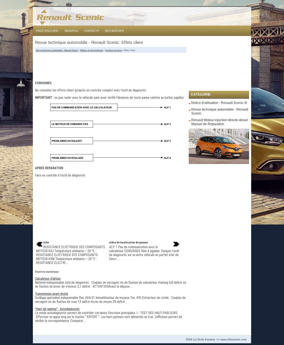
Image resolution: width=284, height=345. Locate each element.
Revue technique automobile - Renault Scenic (57, 50)
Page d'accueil (47, 30)
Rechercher (114, 30)
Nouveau (71, 30)
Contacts (91, 30)
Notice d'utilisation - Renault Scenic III (219, 103)
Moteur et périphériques (91, 50)
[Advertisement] (110, 65)
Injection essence (113, 50)
